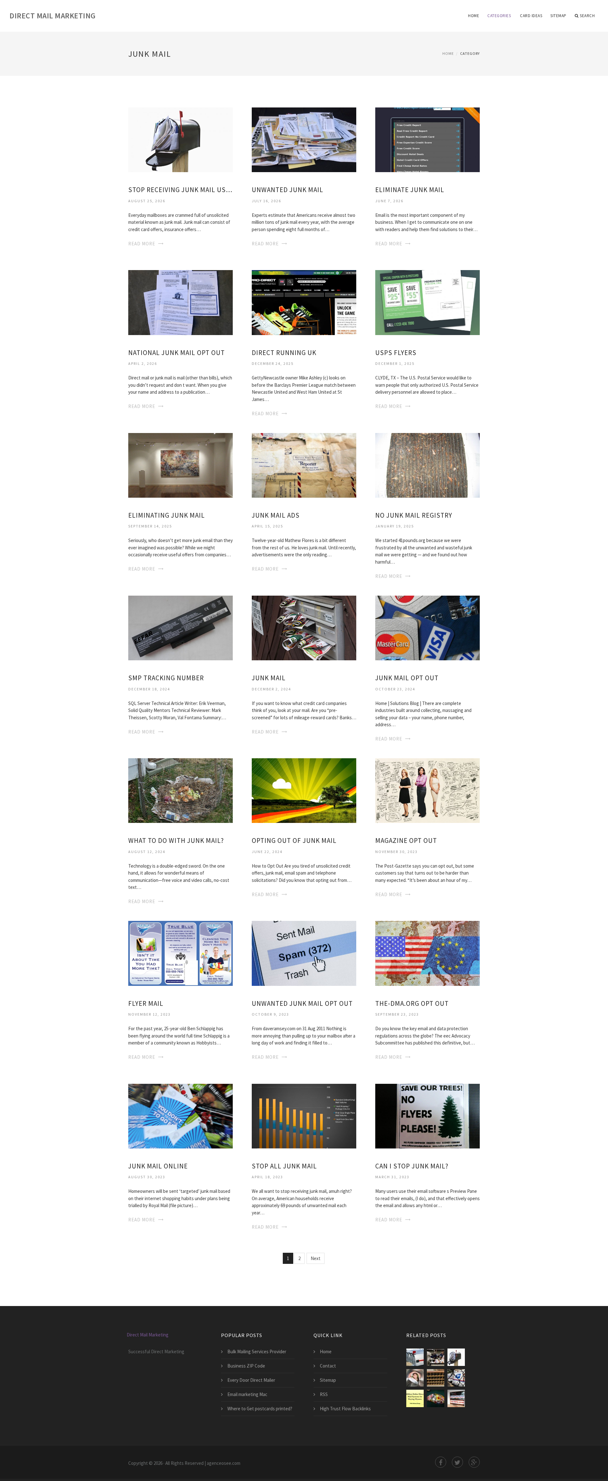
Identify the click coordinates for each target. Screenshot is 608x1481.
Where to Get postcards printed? (259, 1409)
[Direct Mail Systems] (415, 1398)
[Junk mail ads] (304, 465)
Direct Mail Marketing (53, 16)
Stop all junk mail (284, 1166)
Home (473, 15)
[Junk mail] (304, 627)
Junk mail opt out (407, 678)
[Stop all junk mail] (304, 1115)
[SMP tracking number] (180, 627)
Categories (499, 15)
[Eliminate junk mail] (427, 139)
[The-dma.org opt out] (427, 953)
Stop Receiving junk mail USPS (180, 189)
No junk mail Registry (413, 515)
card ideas (531, 15)
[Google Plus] (474, 1462)
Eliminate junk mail (409, 189)
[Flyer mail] (180, 953)
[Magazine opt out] (427, 790)
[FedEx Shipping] (435, 1357)
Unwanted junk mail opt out (302, 1003)
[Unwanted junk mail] (304, 139)
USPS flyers (395, 352)
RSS (324, 1394)
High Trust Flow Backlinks (345, 1409)
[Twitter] (457, 1462)
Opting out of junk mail (294, 840)
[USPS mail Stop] (456, 1378)
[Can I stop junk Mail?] (427, 1115)
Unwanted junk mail (287, 189)
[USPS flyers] (427, 302)
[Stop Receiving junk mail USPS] (180, 139)
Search (587, 15)
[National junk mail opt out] (180, 302)
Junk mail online (158, 1166)
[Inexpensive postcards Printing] (415, 1378)
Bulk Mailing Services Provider (256, 1351)
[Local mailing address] (456, 1398)
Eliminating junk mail (166, 515)
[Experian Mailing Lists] (435, 1398)
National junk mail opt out (176, 352)
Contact (328, 1366)
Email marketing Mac (247, 1394)
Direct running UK (284, 352)
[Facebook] (440, 1462)
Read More (141, 244)
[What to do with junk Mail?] (180, 790)
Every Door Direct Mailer (251, 1380)
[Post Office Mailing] (435, 1378)
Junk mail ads (276, 515)
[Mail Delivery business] (415, 1357)
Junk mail (269, 678)
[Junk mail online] (180, 1115)
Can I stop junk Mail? (411, 1166)
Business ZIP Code (246, 1366)
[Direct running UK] (304, 302)
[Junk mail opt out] (427, 627)
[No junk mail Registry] (427, 465)
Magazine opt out (406, 840)
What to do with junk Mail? (176, 840)
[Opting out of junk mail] (304, 790)
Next (315, 1258)
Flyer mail (145, 1003)
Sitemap (558, 15)
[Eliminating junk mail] (180, 465)
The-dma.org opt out (412, 1003)
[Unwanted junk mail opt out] (304, 953)
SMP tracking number (166, 678)
